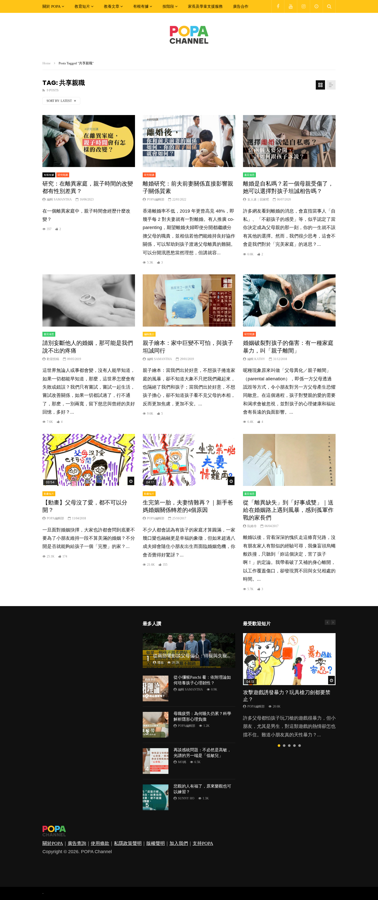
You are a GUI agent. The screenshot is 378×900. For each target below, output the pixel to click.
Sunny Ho (186, 798)
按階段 (168, 6)
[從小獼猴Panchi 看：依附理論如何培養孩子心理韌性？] (155, 688)
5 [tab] (299, 745)
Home (46, 63)
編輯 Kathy (256, 359)
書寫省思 (249, 174)
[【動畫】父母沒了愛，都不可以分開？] (88, 460)
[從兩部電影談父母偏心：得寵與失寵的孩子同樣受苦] (189, 650)
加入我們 (178, 843)
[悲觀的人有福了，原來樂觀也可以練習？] (155, 797)
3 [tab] (289, 745)
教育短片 (82, 6)
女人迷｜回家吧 (258, 199)
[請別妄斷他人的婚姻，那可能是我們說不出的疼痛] (88, 300)
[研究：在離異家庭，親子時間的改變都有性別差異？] (88, 141)
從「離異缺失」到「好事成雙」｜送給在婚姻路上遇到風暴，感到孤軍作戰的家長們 (288, 510)
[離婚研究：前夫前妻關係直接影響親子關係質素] (189, 141)
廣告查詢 (77, 843)
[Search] (329, 6)
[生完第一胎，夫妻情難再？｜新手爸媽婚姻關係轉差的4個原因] (189, 460)
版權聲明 (155, 843)
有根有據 (141, 6)
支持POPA (203, 843)
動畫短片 (49, 493)
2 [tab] (284, 745)
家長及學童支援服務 (205, 6)
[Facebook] (277, 6)
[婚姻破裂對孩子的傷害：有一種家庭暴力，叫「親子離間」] (289, 300)
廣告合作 (240, 6)
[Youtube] (290, 6)
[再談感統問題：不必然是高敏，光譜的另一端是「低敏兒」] (155, 761)
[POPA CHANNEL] (189, 35)
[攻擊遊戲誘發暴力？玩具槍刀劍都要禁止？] (289, 659)
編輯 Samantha (59, 199)
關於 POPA (51, 6)
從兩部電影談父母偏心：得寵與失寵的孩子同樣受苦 (206, 655)
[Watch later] (316, 6)
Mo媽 (182, 762)
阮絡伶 (252, 526)
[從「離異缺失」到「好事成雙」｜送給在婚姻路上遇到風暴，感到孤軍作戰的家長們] (289, 460)
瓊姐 (160, 662)
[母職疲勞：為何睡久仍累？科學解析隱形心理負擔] (155, 725)
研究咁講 (63, 174)
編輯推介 (149, 334)
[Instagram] (303, 6)
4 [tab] (294, 745)
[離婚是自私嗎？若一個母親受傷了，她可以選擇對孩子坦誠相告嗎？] (289, 141)
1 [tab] (279, 745)
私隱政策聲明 (128, 843)
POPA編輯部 (155, 199)
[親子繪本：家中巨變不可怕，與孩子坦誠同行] (189, 300)
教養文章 (111, 6)
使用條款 (100, 843)
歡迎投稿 (53, 359)
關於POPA (52, 843)
